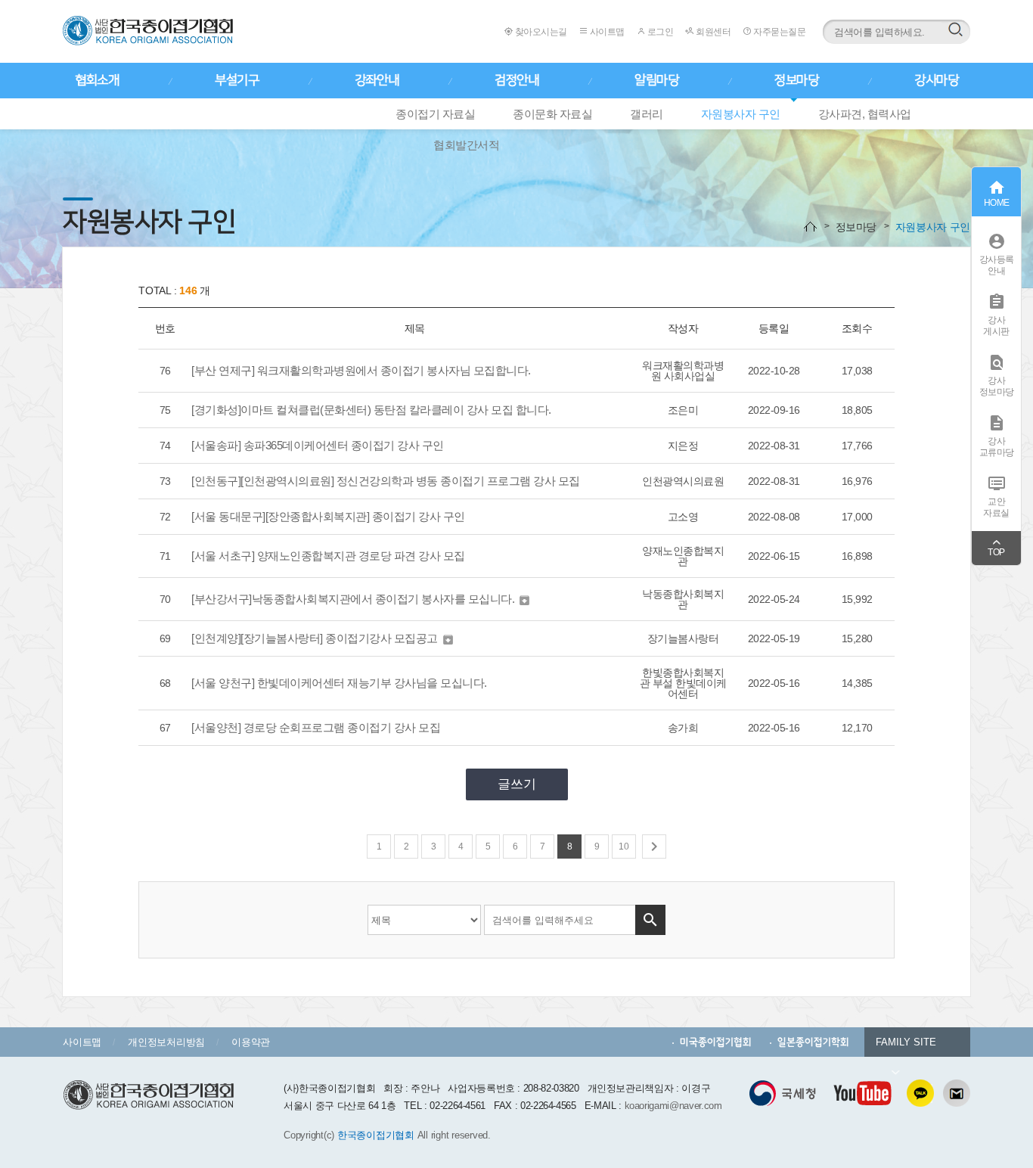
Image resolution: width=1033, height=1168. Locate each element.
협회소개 (97, 80)
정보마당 (796, 80)
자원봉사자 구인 (740, 113)
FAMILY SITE (906, 1042)
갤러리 (646, 113)
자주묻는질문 (778, 31)
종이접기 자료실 (435, 113)
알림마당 (656, 80)
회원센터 (712, 31)
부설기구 (237, 80)
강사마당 (936, 80)
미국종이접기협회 (716, 1042)
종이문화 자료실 (552, 113)
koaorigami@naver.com (673, 1105)
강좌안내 (377, 80)
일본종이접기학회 (813, 1042)
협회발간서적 (466, 144)
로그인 (659, 31)
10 (624, 846)
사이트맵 (606, 31)
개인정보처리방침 (166, 1042)
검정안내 (516, 80)
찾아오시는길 (540, 31)
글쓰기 (517, 784)
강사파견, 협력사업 (864, 113)
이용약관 (250, 1042)
